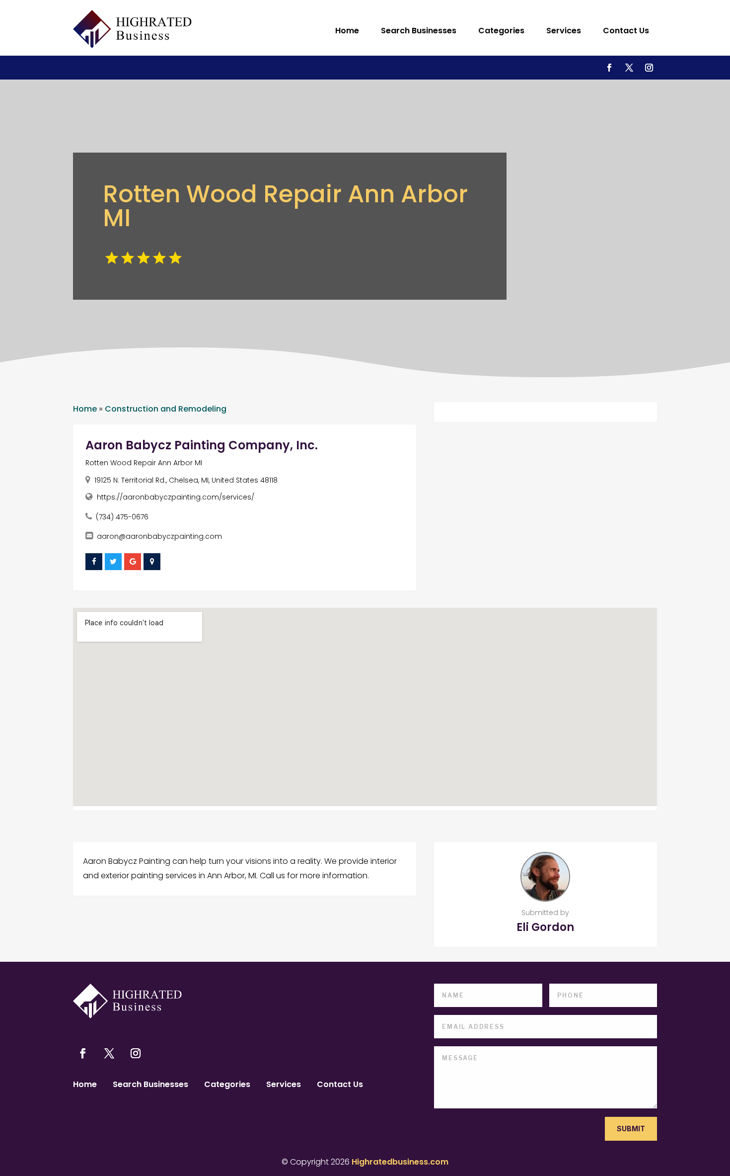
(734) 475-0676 (122, 517)
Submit (631, 1128)
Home (347, 30)
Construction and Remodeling (165, 409)
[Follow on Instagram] (649, 68)
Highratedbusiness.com (400, 1162)
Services (563, 30)
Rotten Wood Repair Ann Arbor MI (143, 463)
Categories (501, 30)
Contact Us (626, 30)
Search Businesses (418, 30)
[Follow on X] (629, 68)
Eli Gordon (545, 927)
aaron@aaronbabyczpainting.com (159, 536)
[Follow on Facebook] (609, 68)
